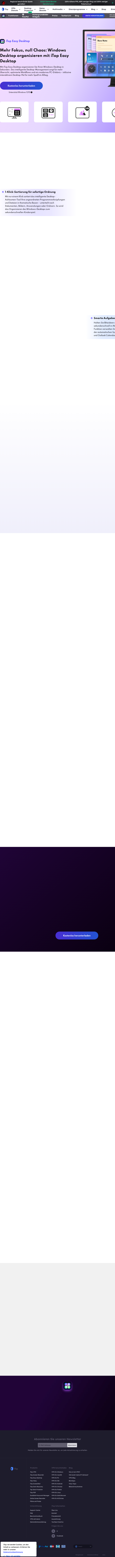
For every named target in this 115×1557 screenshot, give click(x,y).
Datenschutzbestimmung (13, 1552)
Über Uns (55, 1510)
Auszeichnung (56, 1519)
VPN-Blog (72, 1478)
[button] (30, 1164)
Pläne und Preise (35, 1501)
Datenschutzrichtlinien (92, 1554)
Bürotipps (72, 1481)
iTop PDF (33, 1492)
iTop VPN (33, 1472)
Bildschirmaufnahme (75, 1486)
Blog (77, 16)
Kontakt (54, 1513)
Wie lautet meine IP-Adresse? (78, 1475)
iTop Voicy (33, 1481)
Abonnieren (72, 1445)
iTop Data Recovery (36, 1486)
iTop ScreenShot (35, 1484)
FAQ (31, 1513)
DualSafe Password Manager (39, 1495)
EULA (104, 1554)
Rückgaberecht (79, 1554)
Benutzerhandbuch (36, 1516)
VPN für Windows (57, 1472)
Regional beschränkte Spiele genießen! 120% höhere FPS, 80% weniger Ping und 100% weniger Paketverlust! (59, 3)
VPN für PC (55, 1478)
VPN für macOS (57, 1475)
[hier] (19, 1346)
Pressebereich (56, 1516)
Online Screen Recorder (37, 1498)
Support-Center (35, 1510)
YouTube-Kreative (57, 1522)
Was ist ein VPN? (74, 1472)
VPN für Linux (56, 1492)
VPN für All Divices (58, 1498)
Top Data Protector (36, 1489)
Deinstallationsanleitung (38, 1522)
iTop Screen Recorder (37, 1475)
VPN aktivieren (35, 1519)
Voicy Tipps (72, 1484)
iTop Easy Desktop (36, 1478)
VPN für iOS (55, 1481)
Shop (104, 9)
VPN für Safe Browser (59, 1495)
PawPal (25, 16)
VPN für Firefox (57, 1489)
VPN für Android (57, 1484)
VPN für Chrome (57, 1486)
